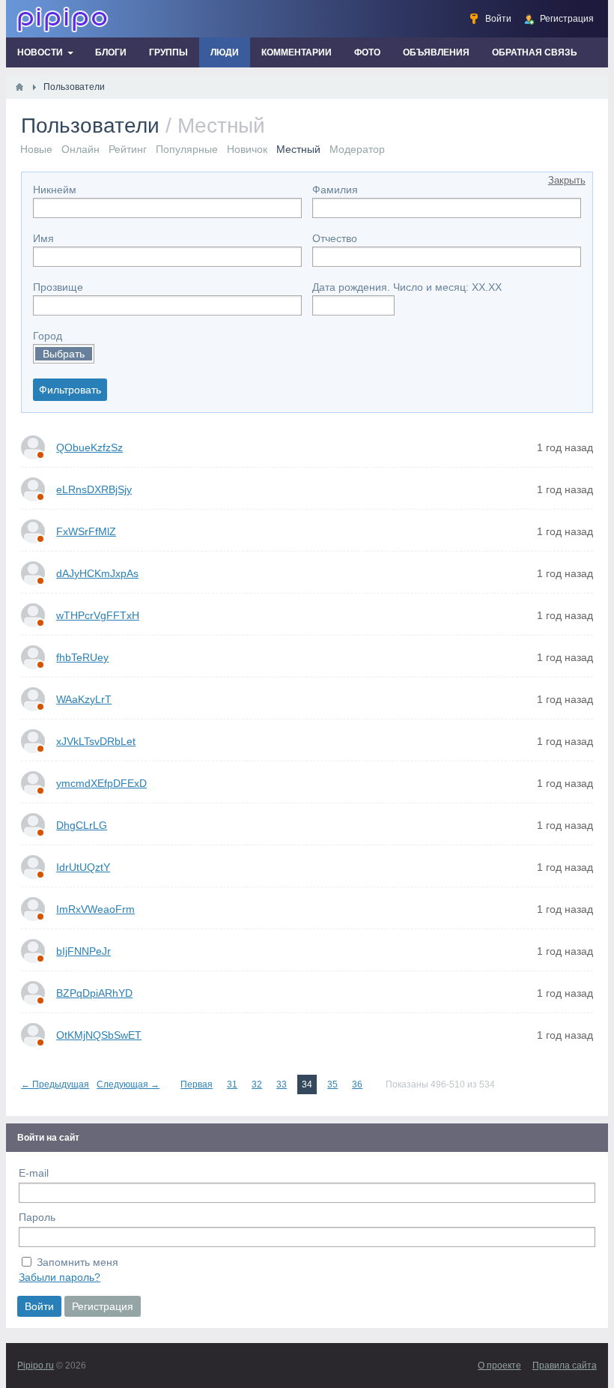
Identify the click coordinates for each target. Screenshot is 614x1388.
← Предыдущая (55, 1084)
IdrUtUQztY (83, 867)
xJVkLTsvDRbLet (96, 741)
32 (257, 1084)
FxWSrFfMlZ (86, 531)
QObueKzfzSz (89, 447)
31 (232, 1084)
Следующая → (128, 1084)
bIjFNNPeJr (83, 951)
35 (332, 1084)
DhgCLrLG (81, 825)
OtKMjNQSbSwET (99, 1035)
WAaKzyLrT (84, 699)
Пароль (37, 1217)
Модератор (357, 149)
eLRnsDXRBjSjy (94, 489)
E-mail (34, 1173)
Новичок (247, 149)
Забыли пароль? (59, 1277)
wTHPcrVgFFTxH (97, 615)
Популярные (187, 149)
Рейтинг (128, 149)
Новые (36, 149)
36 (357, 1084)
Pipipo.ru (35, 1365)
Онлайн (80, 149)
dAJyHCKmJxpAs (97, 573)
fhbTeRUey (82, 657)
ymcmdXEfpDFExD (101, 783)
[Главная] (19, 87)
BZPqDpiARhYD (94, 993)
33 (281, 1084)
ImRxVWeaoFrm (95, 909)
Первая (196, 1084)
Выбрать (64, 354)
